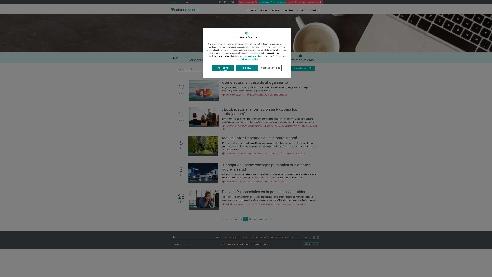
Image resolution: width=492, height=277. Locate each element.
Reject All (247, 67)
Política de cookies (249, 59)
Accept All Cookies (223, 68)
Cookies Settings (270, 67)
